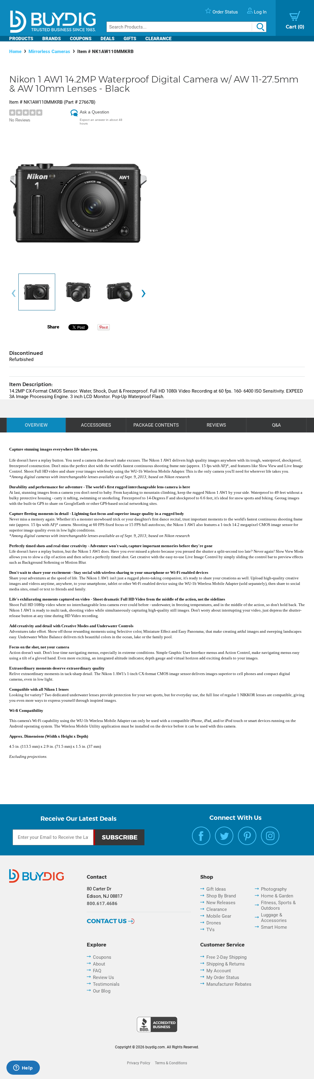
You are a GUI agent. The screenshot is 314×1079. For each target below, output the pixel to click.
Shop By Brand (221, 896)
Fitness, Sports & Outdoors (278, 905)
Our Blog (101, 991)
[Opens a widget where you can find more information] (23, 1068)
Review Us (103, 977)
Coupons (80, 38)
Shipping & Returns (225, 964)
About (99, 964)
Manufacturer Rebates (228, 984)
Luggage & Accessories (274, 917)
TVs (210, 929)
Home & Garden (277, 896)
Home (15, 51)
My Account (218, 970)
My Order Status (222, 977)
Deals (107, 38)
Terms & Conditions (171, 1063)
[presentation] (13, 294)
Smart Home (274, 927)
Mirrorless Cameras (49, 51)
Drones (213, 923)
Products (21, 38)
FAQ (97, 970)
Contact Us (107, 921)
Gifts (130, 38)
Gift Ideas (216, 889)
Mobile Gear (218, 916)
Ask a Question (94, 111)
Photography (274, 889)
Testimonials (106, 984)
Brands (51, 38)
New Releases (221, 902)
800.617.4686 (102, 903)
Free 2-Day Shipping (226, 957)
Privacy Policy (138, 1063)
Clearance (158, 38)
